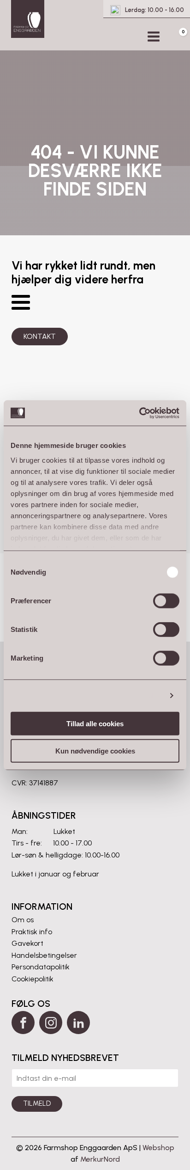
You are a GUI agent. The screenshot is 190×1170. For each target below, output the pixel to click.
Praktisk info (32, 931)
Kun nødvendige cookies (95, 751)
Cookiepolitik (32, 978)
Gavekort (27, 943)
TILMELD (37, 1103)
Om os (23, 919)
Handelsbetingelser (44, 955)
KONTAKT (40, 336)
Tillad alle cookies (95, 724)
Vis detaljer (143, 695)
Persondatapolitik (41, 966)
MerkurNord (100, 1159)
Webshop (158, 1147)
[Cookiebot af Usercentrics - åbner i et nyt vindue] (139, 413)
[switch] (166, 601)
